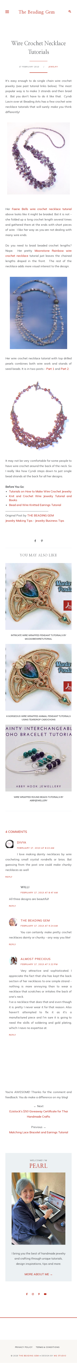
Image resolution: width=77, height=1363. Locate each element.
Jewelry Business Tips (50, 520)
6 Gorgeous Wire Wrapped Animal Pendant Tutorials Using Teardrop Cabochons (38, 718)
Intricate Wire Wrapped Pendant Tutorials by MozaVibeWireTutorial (38, 637)
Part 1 (50, 369)
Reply (8, 877)
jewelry (53, 67)
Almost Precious (36, 959)
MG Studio (60, 1356)
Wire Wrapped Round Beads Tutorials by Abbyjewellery (38, 799)
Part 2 (65, 369)
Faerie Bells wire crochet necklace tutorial (42, 209)
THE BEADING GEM (40, 515)
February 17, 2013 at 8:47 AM (39, 892)
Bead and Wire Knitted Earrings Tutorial (35, 505)
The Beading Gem (37, 12)
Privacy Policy (24, 1347)
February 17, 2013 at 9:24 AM (39, 925)
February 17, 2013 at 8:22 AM (35, 848)
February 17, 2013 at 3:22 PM (39, 964)
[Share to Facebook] (35, 540)
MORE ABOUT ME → (39, 1274)
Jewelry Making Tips (18, 520)
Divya (21, 842)
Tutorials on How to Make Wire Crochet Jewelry (40, 491)
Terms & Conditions (47, 1347)
